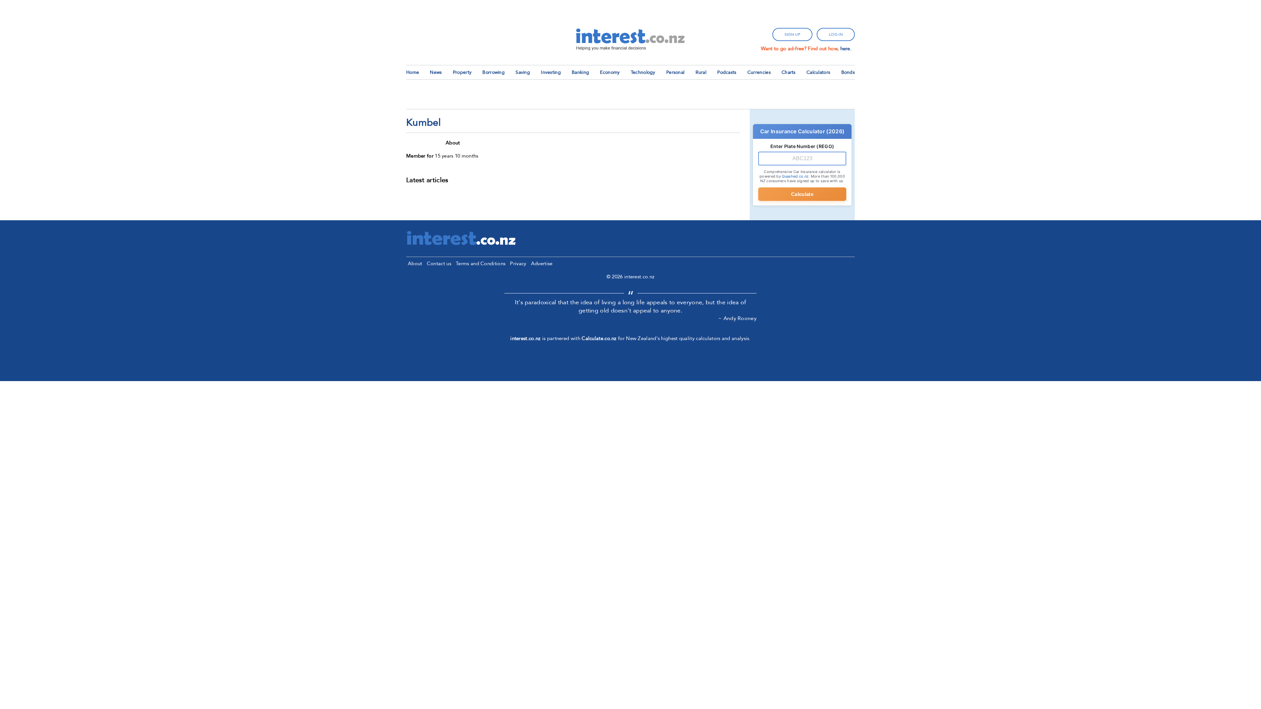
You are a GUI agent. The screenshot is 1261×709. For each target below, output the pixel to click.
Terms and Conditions (480, 263)
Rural (701, 72)
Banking (580, 72)
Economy (610, 72)
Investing (551, 72)
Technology (643, 72)
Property (462, 72)
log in (836, 34)
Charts (789, 72)
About (415, 263)
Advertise (542, 263)
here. (846, 48)
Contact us (439, 263)
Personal (675, 72)
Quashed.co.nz (795, 176)
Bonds (848, 72)
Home (412, 72)
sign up (792, 34)
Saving (523, 72)
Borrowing (493, 72)
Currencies (759, 72)
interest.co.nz (525, 338)
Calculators (818, 72)
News (436, 72)
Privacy (518, 263)
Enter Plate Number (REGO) (802, 146)
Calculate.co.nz (599, 338)
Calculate (802, 194)
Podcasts (726, 72)
